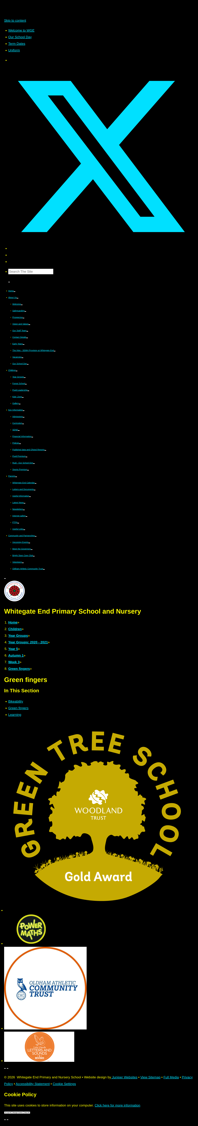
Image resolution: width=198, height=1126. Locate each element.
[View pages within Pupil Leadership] (28, 390)
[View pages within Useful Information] (30, 496)
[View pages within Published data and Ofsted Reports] (45, 450)
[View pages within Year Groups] (25, 377)
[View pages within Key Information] (23, 410)
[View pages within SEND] (19, 430)
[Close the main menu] (5, 578)
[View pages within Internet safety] (26, 516)
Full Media (171, 1077)
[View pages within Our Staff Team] (27, 331)
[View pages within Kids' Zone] (23, 397)
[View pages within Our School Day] (28, 364)
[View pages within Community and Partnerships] (36, 536)
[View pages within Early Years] (23, 344)
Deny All (26, 1112)
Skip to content (15, 20)
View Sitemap (150, 1077)
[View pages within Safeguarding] (25, 311)
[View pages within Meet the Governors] (31, 549)
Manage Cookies (18, 1112)
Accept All (8, 1112)
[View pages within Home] (14, 291)
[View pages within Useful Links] (24, 529)
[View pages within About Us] (17, 298)
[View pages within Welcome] (22, 304)
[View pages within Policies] (20, 443)
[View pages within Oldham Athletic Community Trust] (44, 569)
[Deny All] (7, 1119)
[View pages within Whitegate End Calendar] (35, 483)
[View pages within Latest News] (24, 503)
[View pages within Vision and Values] (29, 324)
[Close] (5, 1119)
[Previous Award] (5, 1068)
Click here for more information (117, 1105)
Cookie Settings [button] (64, 1084)
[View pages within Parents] (16, 476)
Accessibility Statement (33, 1084)
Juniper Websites (124, 1077)
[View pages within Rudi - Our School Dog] (34, 463)
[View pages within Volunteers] (23, 562)
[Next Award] (7, 1068)
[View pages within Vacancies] (22, 357)
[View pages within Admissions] (23, 417)
